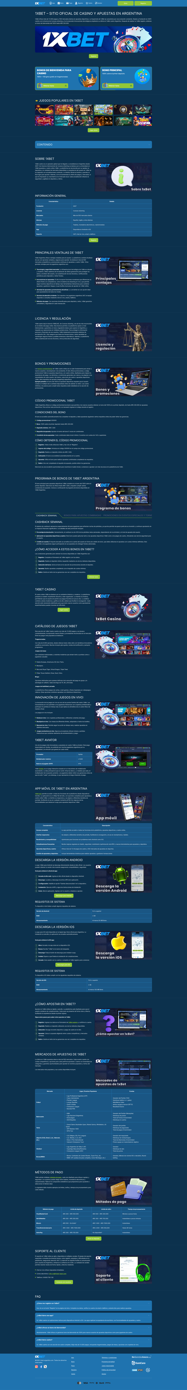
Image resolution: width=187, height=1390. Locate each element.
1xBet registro (73, 1022)
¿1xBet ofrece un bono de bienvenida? (51, 1328)
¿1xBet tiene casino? (44, 1340)
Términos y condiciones (109, 1357)
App (53, 3)
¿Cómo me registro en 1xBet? (48, 1303)
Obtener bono (48, 86)
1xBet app (38, 793)
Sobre (90, 3)
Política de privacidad (109, 1370)
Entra (125, 3)
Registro (80, 3)
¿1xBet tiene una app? (45, 1315)
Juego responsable (108, 1366)
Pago (70, 3)
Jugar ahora (93, 130)
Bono (62, 3)
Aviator (100, 3)
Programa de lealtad (108, 1361)
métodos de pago (55, 1177)
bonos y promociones (45, 368)
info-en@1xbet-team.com (57, 1273)
